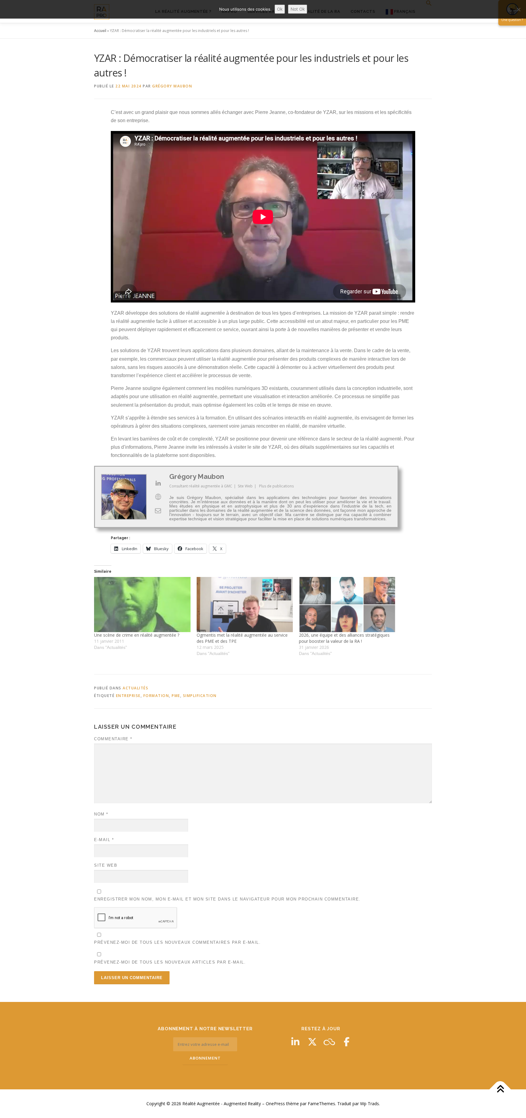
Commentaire (113, 739)
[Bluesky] (329, 1041)
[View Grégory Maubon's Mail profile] (158, 510)
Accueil (100, 30)
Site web (105, 865)
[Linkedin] (295, 1041)
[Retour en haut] (500, 1089)
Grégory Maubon (172, 86)
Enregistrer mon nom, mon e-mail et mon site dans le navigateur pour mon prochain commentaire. (227, 899)
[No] (518, 9)
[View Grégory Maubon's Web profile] (158, 497)
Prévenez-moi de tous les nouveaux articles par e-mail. (170, 962)
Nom (101, 814)
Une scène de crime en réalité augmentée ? (136, 635)
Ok (279, 9)
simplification (200, 695)
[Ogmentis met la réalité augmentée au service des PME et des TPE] (245, 604)
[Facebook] (346, 1041)
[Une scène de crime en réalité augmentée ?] (142, 604)
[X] (312, 1041)
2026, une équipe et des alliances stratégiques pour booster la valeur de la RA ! (344, 638)
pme (176, 695)
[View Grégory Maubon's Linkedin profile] (158, 483)
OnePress (275, 1103)
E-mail (104, 839)
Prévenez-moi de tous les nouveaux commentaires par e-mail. (177, 942)
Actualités (135, 688)
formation (156, 695)
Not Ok (297, 9)
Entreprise (128, 695)
